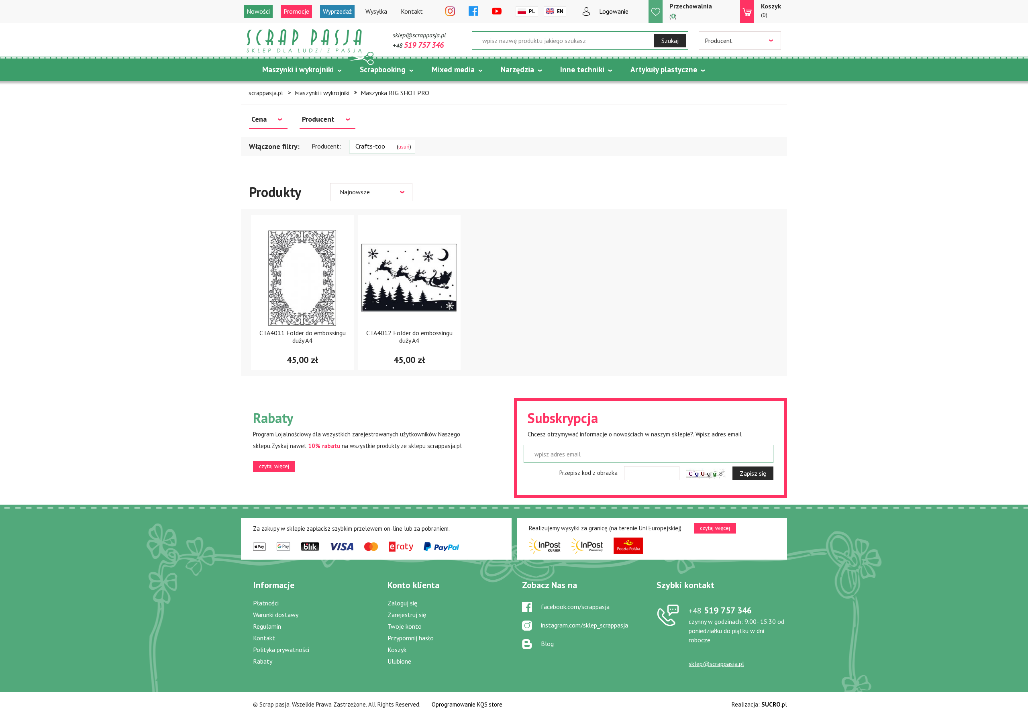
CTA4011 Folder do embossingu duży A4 (302, 336)
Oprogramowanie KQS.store (467, 704)
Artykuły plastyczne (663, 69)
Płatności (266, 603)
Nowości (258, 11)
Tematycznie (284, 89)
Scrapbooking (383, 69)
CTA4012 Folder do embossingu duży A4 (409, 336)
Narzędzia (517, 69)
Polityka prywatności (281, 650)
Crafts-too (382, 146)
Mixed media (453, 69)
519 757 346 (720, 610)
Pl (532, 11)
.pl (774, 704)
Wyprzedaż (337, 11)
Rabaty (262, 661)
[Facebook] (473, 11)
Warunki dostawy (275, 615)
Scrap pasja (304, 41)
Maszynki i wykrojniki (298, 69)
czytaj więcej (274, 466)
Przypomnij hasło (411, 638)
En (560, 11)
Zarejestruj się (407, 615)
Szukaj (670, 41)
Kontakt (412, 11)
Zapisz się (753, 473)
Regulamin (267, 626)
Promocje (296, 11)
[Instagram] (450, 11)
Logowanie (613, 11)
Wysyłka (376, 11)
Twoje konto (405, 626)
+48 (418, 45)
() (690, 11)
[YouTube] (497, 11)
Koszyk (397, 650)
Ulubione (399, 661)
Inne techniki (582, 69)
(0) (771, 10)
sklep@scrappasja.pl (419, 35)
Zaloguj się (402, 603)
